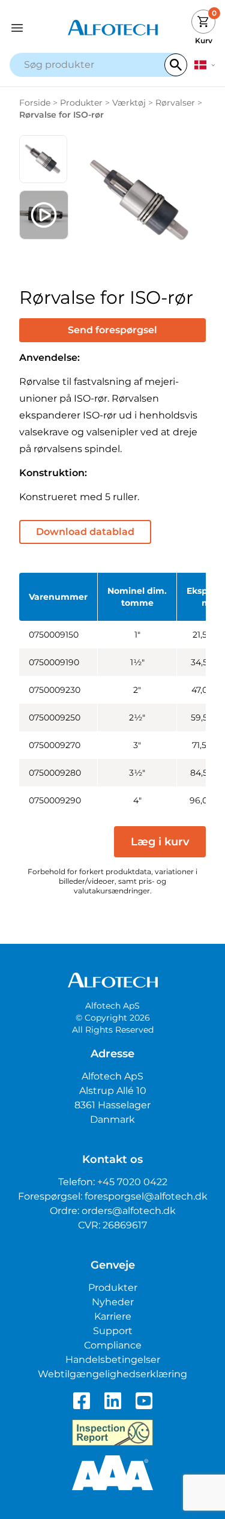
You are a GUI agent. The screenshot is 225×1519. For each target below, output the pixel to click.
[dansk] (204, 65)
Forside (34, 102)
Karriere (112, 1316)
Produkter (81, 102)
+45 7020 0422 (132, 1182)
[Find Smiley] (112, 1432)
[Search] (175, 64)
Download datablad (85, 531)
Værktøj (129, 102)
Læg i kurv (160, 841)
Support (113, 1330)
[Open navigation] (35, 27)
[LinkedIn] (112, 1400)
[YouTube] (144, 1400)
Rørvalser (175, 102)
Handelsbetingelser (112, 1359)
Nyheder (113, 1302)
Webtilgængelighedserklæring (112, 1374)
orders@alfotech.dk (129, 1210)
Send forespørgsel (112, 330)
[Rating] (112, 1472)
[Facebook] (81, 1400)
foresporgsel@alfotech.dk (146, 1196)
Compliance (113, 1345)
